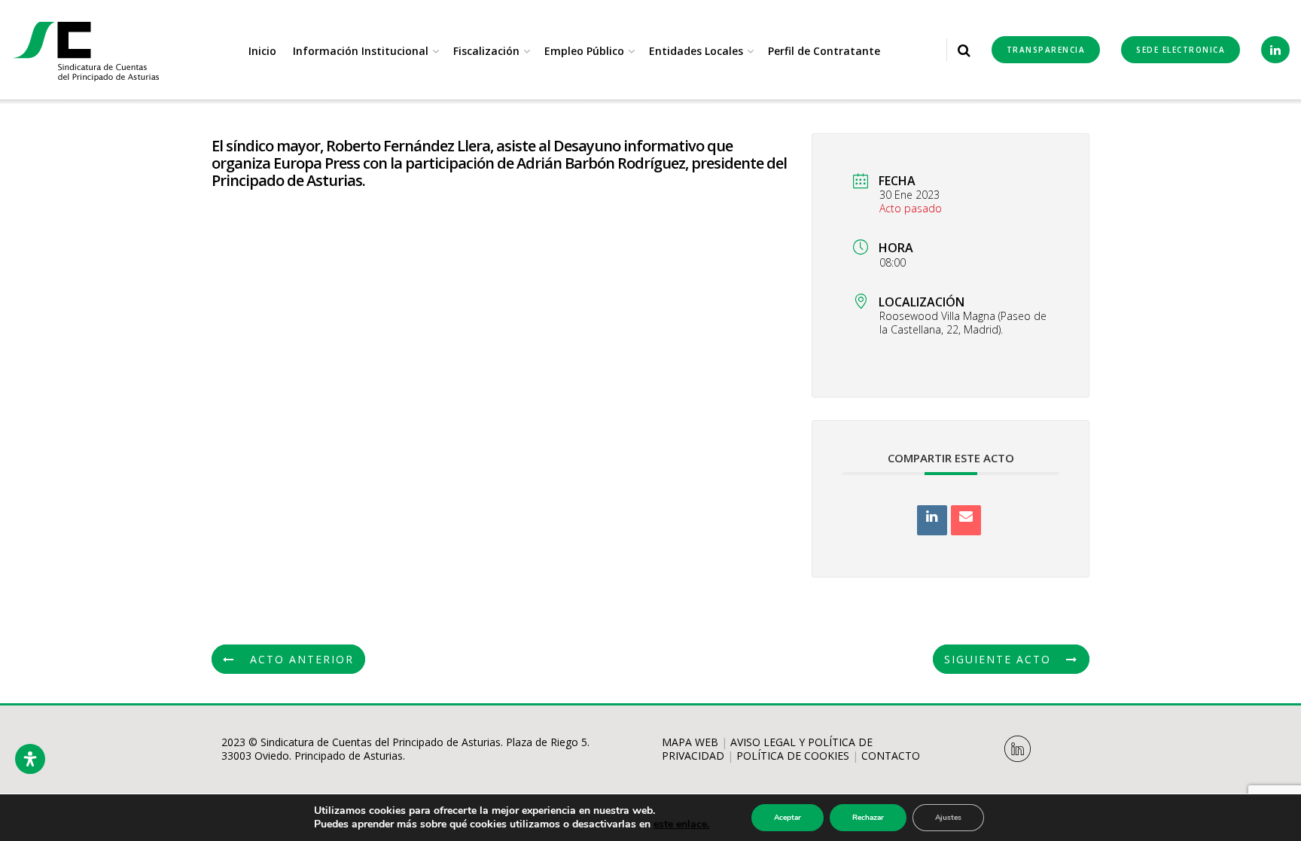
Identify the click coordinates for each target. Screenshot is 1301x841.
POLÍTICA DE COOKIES (792, 755)
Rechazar (868, 817)
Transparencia (1046, 49)
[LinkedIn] (932, 520)
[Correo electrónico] (966, 520)
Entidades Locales (696, 51)
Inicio (262, 51)
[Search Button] (964, 50)
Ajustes (948, 817)
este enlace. (681, 824)
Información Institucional (360, 51)
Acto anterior (302, 659)
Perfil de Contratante (824, 51)
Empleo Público (584, 51)
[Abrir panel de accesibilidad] (30, 759)
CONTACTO (890, 755)
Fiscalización (486, 51)
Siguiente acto (997, 659)
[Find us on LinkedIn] (1275, 49)
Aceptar (787, 817)
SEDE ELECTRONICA (1180, 49)
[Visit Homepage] (86, 50)
